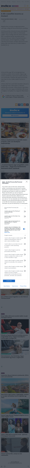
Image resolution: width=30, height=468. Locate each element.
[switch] (24, 211)
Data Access (15, 286)
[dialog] (15, 234)
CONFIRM (9, 280)
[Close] (27, 182)
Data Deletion (7, 286)
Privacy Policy (23, 286)
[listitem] (15, 208)
